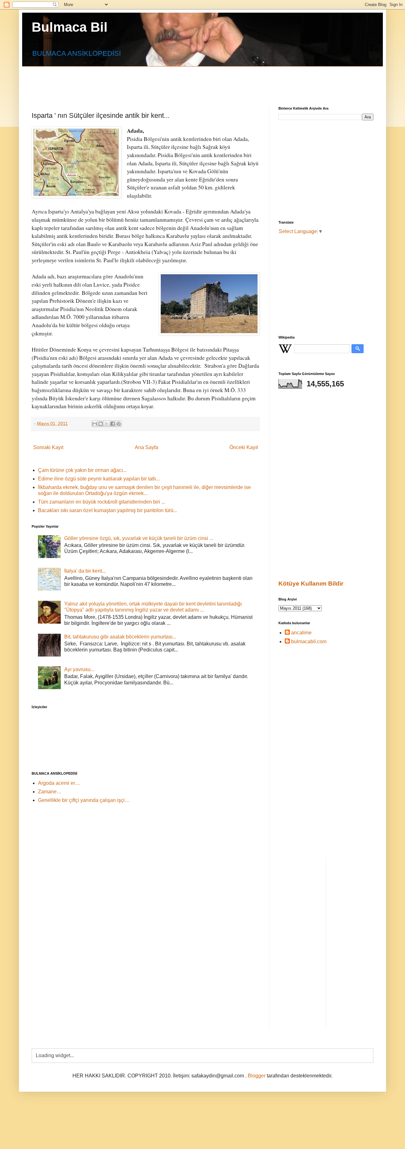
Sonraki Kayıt (48, 447)
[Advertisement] (185, 81)
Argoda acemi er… (59, 783)
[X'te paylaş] (106, 424)
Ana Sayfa (146, 447)
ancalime (301, 632)
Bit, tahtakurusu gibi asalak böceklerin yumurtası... (120, 636)
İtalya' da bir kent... (85, 571)
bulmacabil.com (309, 641)
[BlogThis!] (100, 424)
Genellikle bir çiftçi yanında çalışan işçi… (84, 800)
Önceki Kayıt (243, 447)
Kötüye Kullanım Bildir (310, 583)
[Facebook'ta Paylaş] (112, 424)
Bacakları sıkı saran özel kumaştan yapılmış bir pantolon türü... (107, 510)
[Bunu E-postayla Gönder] (94, 424)
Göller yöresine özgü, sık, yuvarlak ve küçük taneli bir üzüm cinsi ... (138, 538)
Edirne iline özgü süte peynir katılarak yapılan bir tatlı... (99, 478)
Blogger (256, 1075)
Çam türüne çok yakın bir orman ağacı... (82, 470)
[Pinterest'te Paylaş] (118, 424)
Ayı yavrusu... (79, 669)
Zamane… (50, 791)
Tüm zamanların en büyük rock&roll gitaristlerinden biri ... (101, 502)
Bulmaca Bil (70, 27)
